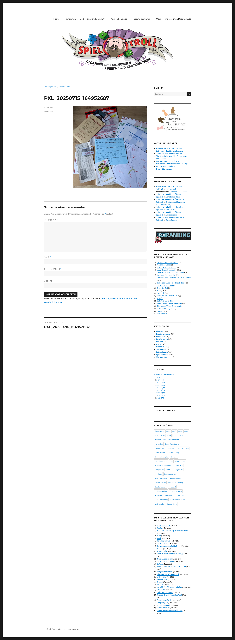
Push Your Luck (161, 478)
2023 (169, 435)
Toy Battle (160, 293)
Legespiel (179, 470)
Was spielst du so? (163, 357)
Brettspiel (171, 448)
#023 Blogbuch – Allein (165, 166)
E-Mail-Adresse (52, 269)
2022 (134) (160, 388)
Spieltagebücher (142, 19)
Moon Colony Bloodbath (166, 270)
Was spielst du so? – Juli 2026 (167, 161)
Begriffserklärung (163, 334)
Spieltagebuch (176, 491)
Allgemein (160, 331)
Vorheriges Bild (50, 87)
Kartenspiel (178, 465)
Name (47, 257)
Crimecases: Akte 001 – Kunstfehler (170, 283)
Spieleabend (161, 349)
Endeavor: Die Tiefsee (165, 301)
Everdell (160, 582)
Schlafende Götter (164, 265)
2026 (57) (160, 377)
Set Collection (160, 487)
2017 (168, 431)
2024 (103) (160, 383)
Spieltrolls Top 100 (96, 19)
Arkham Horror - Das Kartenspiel (168, 440)
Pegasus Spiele (170, 474)
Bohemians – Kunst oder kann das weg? (172, 164)
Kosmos (169, 470)
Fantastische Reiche (164, 600)
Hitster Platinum (163, 608)
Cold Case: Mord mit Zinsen (167, 262)
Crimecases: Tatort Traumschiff (169, 306)
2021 (157, 435)
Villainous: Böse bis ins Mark (168, 574)
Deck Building (173, 453)
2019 (180, 431)
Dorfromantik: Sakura (165, 285)
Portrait (159, 344)
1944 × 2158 (48, 111)
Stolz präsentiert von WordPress (66, 629)
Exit (171, 461)
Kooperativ (159, 470)
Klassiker (159, 342)
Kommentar (51, 220)
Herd (159, 291)
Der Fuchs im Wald (164, 541)
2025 (181, 435)
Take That (180, 495)
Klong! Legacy (162, 603)
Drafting (174, 457)
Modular (158, 474)
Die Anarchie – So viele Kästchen (169, 148)
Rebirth (160, 298)
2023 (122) (160, 385)
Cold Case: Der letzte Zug (166, 275)
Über (158, 19)
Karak (159, 538)
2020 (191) (160, 393)
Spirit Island (170, 210)
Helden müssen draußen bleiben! (169, 610)
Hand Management (163, 465)
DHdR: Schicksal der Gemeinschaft (170, 273)
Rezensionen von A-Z (73, 19)
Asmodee (159, 444)
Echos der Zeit (162, 288)
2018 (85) (160, 398)
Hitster (159, 549)
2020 (186, 431)
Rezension (160, 347)
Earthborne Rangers (164, 309)
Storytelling (169, 495)
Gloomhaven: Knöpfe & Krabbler (169, 303)
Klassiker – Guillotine (178, 192)
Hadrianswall (171, 189)
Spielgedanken (162, 352)
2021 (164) (160, 390)
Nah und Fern (162, 579)
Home (56, 19)
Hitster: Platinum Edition (166, 267)
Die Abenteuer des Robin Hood (168, 546)
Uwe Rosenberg (161, 500)
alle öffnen (158, 375)
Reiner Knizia (160, 483)
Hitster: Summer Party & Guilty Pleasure (172, 531)
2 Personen (159, 431)
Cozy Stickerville (163, 314)
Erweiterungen (162, 339)
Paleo (159, 536)
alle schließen (169, 375)
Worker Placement (177, 500)
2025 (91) (160, 380)
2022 (163, 435)
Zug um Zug (172, 504)
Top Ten (160, 311)
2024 (175, 435)
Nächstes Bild (64, 87)
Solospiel (172, 487)
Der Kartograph (163, 605)
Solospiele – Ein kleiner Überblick (169, 151)
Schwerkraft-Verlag (175, 483)
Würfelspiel (159, 504)
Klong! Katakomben (164, 572)
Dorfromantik (162, 543)
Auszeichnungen (119, 19)
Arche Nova (161, 577)
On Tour (160, 564)
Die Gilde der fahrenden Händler (169, 587)
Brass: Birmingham (164, 559)
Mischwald (161, 590)
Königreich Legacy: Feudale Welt (169, 595)
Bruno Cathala (183, 448)
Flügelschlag (180, 461)
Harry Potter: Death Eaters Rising (169, 554)
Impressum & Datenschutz (177, 19)
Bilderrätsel (160, 337)
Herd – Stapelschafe (164, 169)
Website (48, 281)
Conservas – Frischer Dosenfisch (169, 154)
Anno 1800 (161, 585)
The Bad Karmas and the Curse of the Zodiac (174, 278)
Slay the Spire (162, 551)
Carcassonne (160, 453)
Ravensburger (175, 478)
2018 (174, 431)
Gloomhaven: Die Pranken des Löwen (171, 567)
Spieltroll (158, 495)
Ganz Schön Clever (173, 197)
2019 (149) (160, 395)
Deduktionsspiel (161, 457)
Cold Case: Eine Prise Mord (167, 296)
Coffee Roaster (171, 215)
